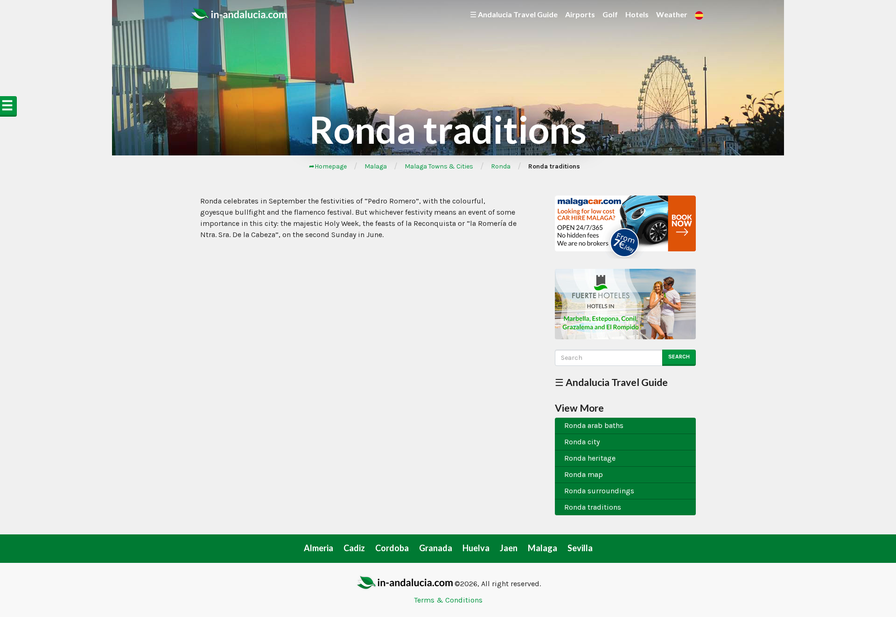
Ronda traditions (592, 507)
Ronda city (582, 441)
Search (679, 356)
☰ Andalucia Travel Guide (514, 14)
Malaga (375, 166)
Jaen (509, 548)
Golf (610, 14)
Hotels (637, 14)
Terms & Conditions (448, 600)
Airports (580, 14)
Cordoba (392, 548)
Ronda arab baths (593, 425)
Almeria (318, 548)
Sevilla (580, 548)
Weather (671, 14)
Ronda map (583, 474)
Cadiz (354, 548)
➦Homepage (328, 166)
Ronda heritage (590, 458)
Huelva (476, 548)
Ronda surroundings (599, 490)
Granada (435, 548)
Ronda (501, 166)
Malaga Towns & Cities (439, 166)
